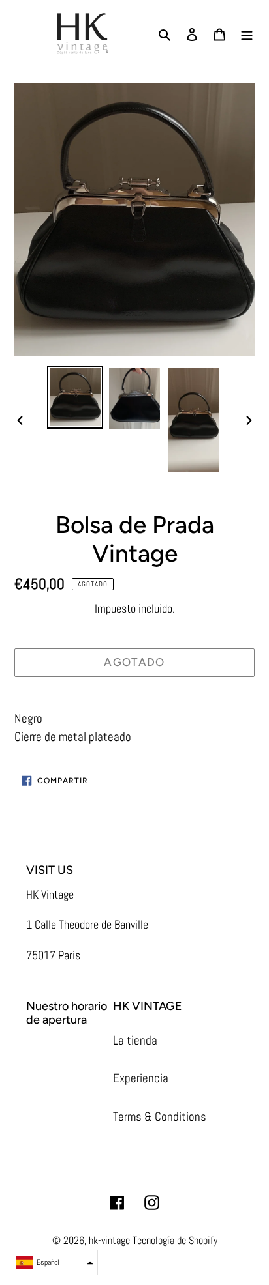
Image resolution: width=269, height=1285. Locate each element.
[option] (75, 397)
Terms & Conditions (159, 1116)
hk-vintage (109, 1240)
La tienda (135, 1040)
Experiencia (140, 1078)
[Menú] (247, 34)
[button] (54, 1262)
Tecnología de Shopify (175, 1240)
